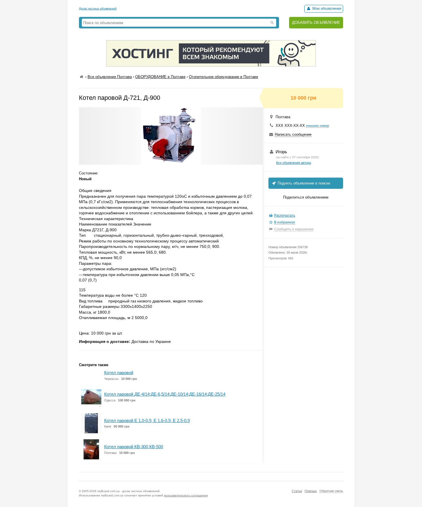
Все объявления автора (293, 162)
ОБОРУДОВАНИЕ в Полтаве (160, 77)
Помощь (311, 491)
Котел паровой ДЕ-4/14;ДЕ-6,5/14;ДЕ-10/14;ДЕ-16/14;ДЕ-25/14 (164, 394)
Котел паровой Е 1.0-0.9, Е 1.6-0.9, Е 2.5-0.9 (147, 420)
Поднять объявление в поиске (303, 183)
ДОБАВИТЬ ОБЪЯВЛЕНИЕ (316, 22)
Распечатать (284, 215)
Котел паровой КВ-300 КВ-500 (133, 446)
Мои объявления (326, 8)
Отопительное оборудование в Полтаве (223, 77)
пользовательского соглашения (186, 495)
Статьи (297, 491)
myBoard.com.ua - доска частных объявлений (128, 491)
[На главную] (81, 77)
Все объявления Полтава (110, 77)
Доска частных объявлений (98, 8)
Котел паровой (118, 372)
